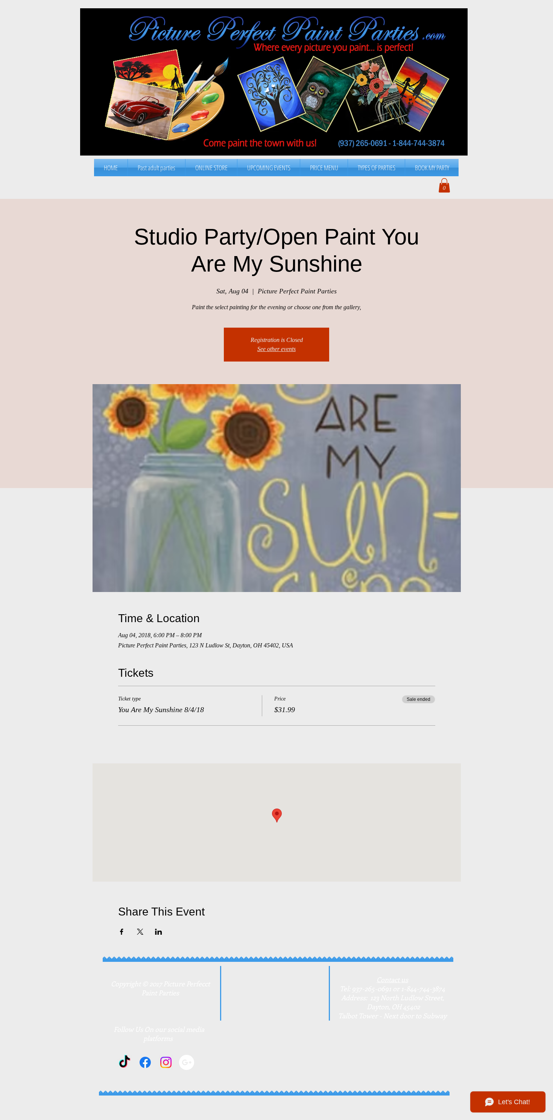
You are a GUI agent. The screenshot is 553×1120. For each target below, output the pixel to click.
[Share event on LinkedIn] (158, 932)
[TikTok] (124, 1062)
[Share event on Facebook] (121, 932)
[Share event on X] (140, 932)
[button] (324, 167)
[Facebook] (145, 1062)
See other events (276, 349)
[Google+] (186, 1062)
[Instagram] (165, 1062)
